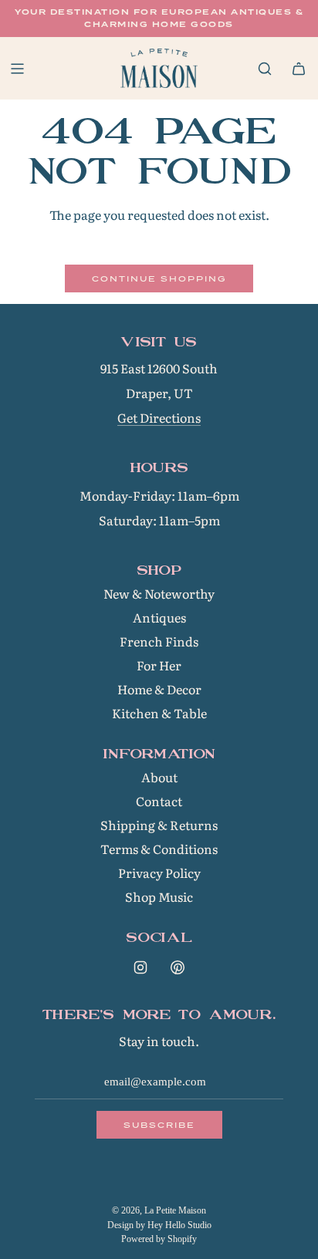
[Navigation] (17, 69)
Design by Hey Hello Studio (159, 1225)
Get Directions (159, 417)
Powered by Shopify (159, 1239)
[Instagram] (140, 967)
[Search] (265, 69)
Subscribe (159, 1124)
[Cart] (299, 69)
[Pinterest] (178, 967)
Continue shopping (159, 278)
